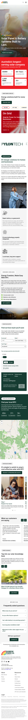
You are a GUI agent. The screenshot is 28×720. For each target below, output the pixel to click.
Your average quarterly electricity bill (10, 351)
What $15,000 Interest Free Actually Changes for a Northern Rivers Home (12, 587)
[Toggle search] (23, 2)
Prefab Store (18, 683)
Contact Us (14, 639)
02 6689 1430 (8, 669)
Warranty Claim (3, 696)
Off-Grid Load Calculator (20, 691)
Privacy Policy (9, 696)
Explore (5, 130)
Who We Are (4, 674)
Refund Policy (15, 696)
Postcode (4, 338)
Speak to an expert (7, 52)
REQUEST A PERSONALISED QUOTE (12, 472)
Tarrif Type (4, 344)
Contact (3, 679)
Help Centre (17, 677)
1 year (5, 362)
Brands (16, 679)
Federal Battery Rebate (20, 689)
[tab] (6, 107)
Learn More (14, 592)
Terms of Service (22, 696)
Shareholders (18, 685)
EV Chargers (17, 681)
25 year (11, 362)
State (16, 338)
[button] (14, 611)
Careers (3, 681)
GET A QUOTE (6, 303)
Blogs (2, 677)
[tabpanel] (14, 121)
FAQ (16, 674)
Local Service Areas (19, 687)
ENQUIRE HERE (6, 102)
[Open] (26, 2)
